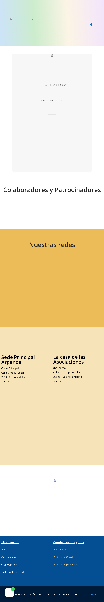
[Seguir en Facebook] (43, 274)
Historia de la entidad (14, 572)
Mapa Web (89, 594)
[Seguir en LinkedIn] (81, 274)
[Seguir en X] (23, 274)
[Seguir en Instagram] (62, 274)
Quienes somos (10, 557)
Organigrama (9, 564)
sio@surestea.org (67, 300)
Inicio (4, 549)
